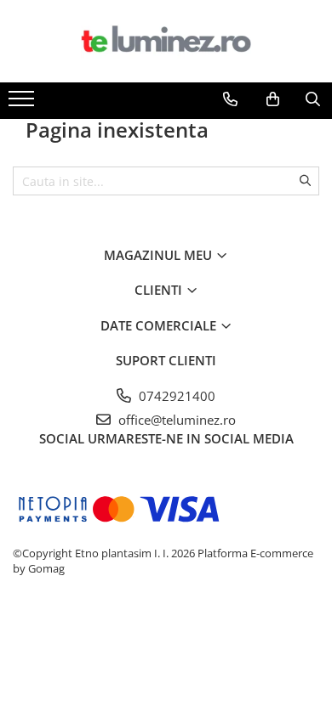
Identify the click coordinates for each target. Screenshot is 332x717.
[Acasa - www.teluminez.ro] (166, 41)
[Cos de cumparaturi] (273, 99)
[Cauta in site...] (313, 99)
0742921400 (175, 395)
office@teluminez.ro (175, 419)
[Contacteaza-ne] (230, 99)
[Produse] (23, 103)
